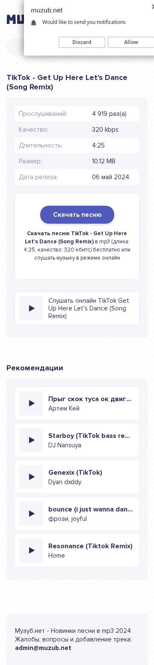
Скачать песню (77, 215)
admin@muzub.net (43, 648)
